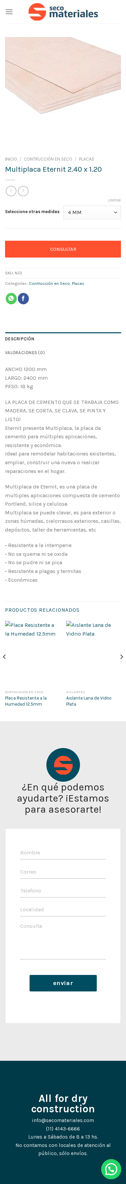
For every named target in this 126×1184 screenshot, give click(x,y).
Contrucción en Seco (48, 159)
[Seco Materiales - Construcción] (63, 12)
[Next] (121, 670)
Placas (86, 159)
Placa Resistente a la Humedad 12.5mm (26, 701)
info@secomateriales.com (63, 1120)
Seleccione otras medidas (32, 211)
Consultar (63, 249)
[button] (111, 1169)
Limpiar (114, 200)
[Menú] (9, 11)
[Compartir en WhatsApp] (11, 298)
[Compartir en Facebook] (23, 298)
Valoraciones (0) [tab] (25, 352)
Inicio (11, 159)
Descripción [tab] (19, 338)
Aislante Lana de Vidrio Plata (89, 701)
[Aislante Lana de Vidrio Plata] (93, 653)
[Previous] (4, 670)
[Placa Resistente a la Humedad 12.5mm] (32, 653)
